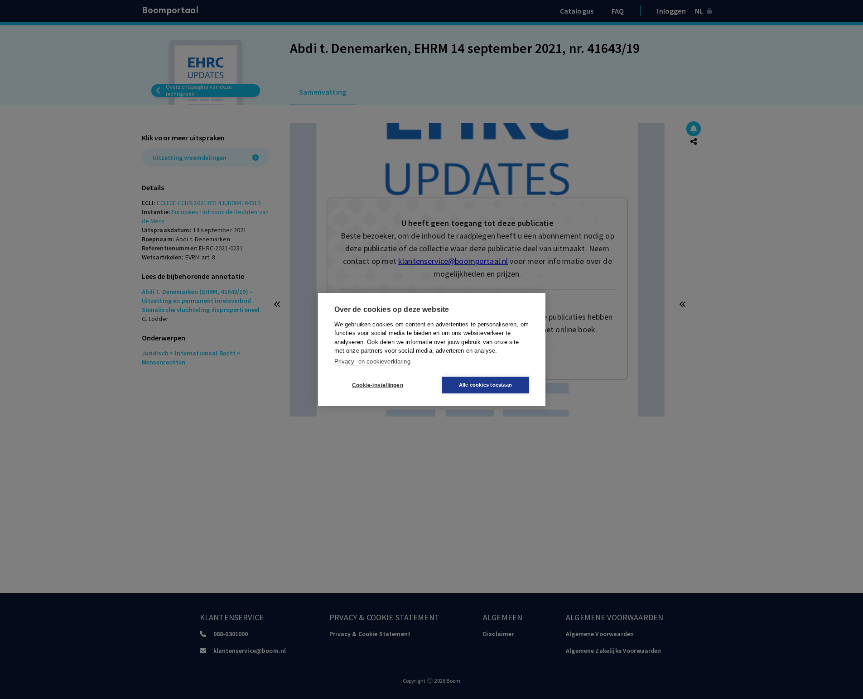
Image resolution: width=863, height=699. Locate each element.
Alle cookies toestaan (485, 385)
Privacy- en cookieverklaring (372, 361)
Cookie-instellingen (377, 385)
